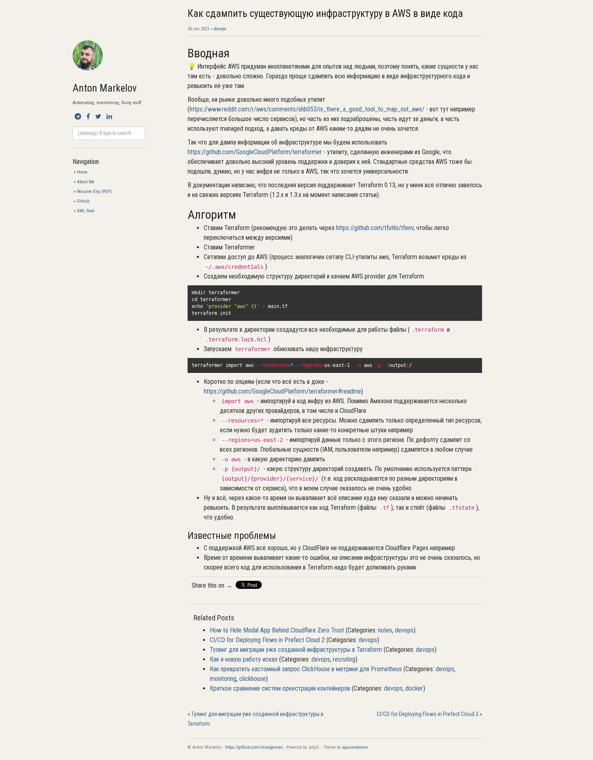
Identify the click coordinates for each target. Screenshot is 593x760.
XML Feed (85, 211)
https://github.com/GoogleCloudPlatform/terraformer (255, 152)
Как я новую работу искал (244, 659)
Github (83, 201)
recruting (344, 659)
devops (220, 28)
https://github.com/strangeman (254, 747)
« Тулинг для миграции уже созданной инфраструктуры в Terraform (256, 719)
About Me (85, 181)
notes (385, 630)
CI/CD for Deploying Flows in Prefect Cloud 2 (267, 640)
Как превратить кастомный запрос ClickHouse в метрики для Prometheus (306, 669)
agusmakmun (355, 747)
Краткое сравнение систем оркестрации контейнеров (280, 688)
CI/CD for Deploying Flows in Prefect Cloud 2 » (429, 714)
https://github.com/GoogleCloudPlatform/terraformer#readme (282, 391)
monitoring (223, 679)
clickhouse (252, 679)
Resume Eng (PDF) (94, 191)
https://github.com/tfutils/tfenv (374, 228)
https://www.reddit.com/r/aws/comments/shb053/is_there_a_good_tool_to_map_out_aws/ (307, 109)
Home (82, 172)
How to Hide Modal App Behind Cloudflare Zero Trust (277, 630)
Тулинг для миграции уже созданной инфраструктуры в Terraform (296, 649)
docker (414, 688)
